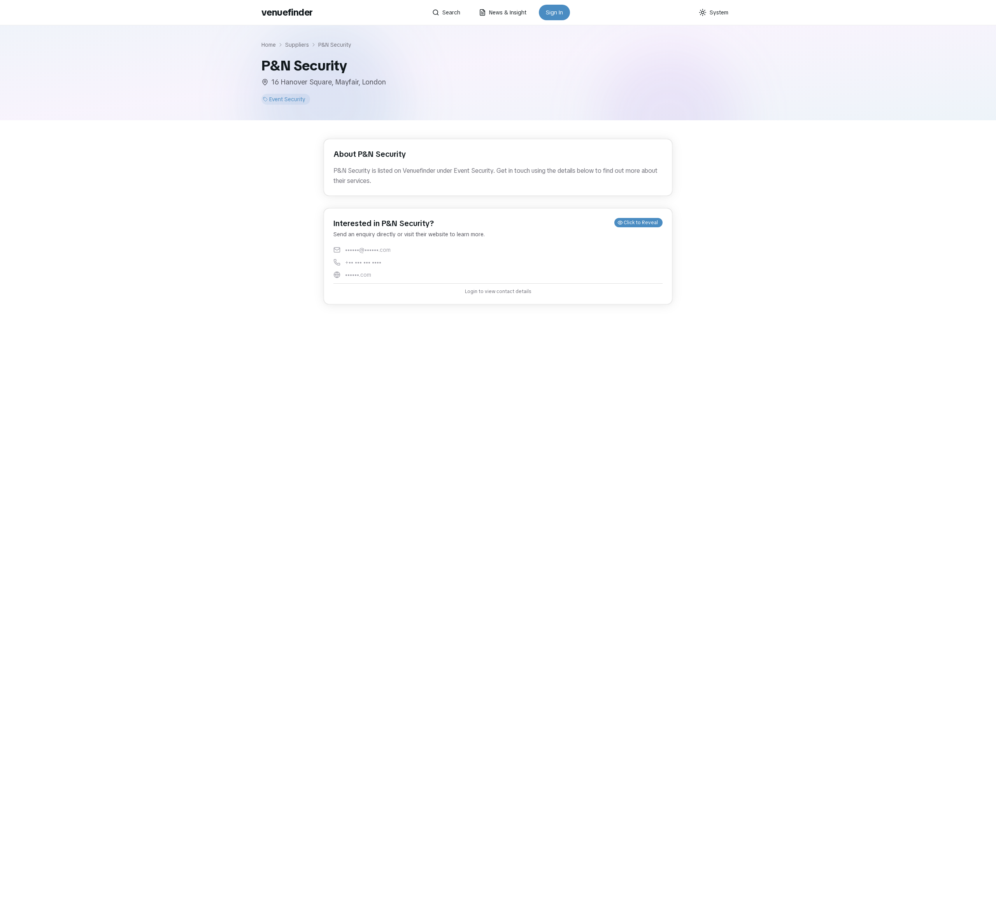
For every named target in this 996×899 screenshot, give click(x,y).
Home (268, 44)
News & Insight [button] (507, 12)
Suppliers (297, 44)
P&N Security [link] (334, 44)
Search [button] (451, 12)
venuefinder (286, 12)
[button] (498, 256)
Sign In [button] (554, 12)
